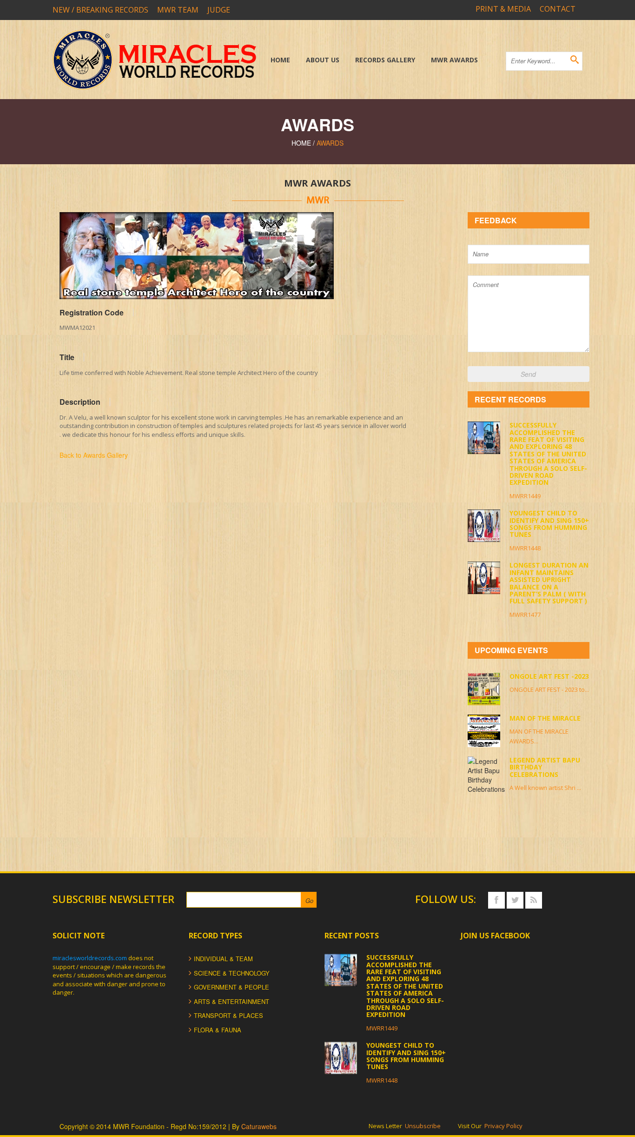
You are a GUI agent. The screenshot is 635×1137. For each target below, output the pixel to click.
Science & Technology (232, 973)
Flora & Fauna (217, 1029)
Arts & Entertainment (231, 1001)
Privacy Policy (503, 1126)
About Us (322, 59)
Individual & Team (223, 958)
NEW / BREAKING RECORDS (100, 10)
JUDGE (218, 10)
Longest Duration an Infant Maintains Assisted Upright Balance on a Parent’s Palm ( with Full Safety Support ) (549, 583)
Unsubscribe (423, 1126)
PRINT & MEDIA (503, 9)
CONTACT (557, 9)
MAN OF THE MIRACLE (545, 718)
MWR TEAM (177, 10)
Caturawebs (259, 1126)
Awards (330, 142)
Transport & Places (228, 1015)
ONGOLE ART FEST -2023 (549, 676)
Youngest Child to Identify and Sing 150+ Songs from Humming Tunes (549, 523)
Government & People (231, 987)
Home (280, 59)
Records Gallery (385, 59)
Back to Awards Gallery (94, 455)
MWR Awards (454, 59)
